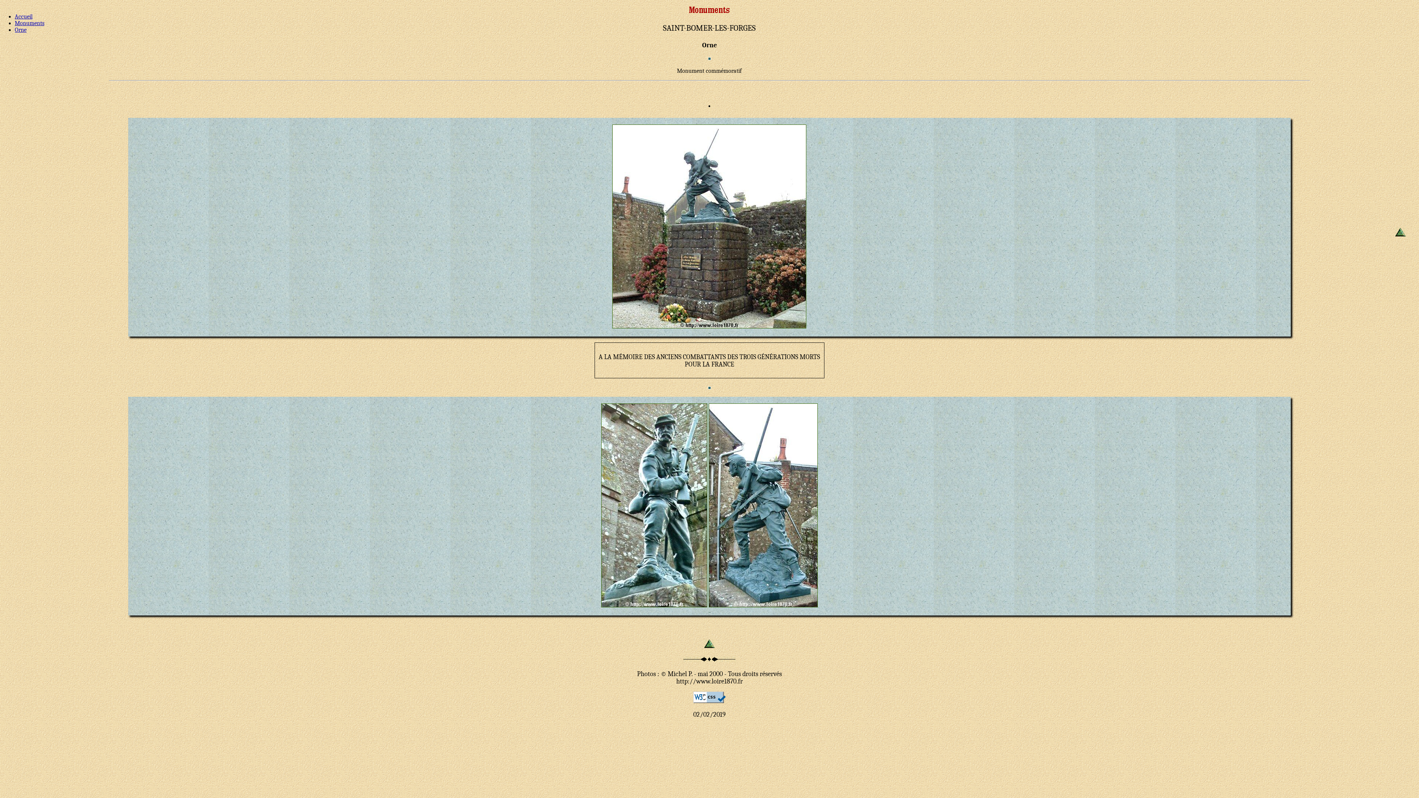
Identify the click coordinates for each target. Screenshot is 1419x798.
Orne (21, 30)
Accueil (24, 16)
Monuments (29, 23)
